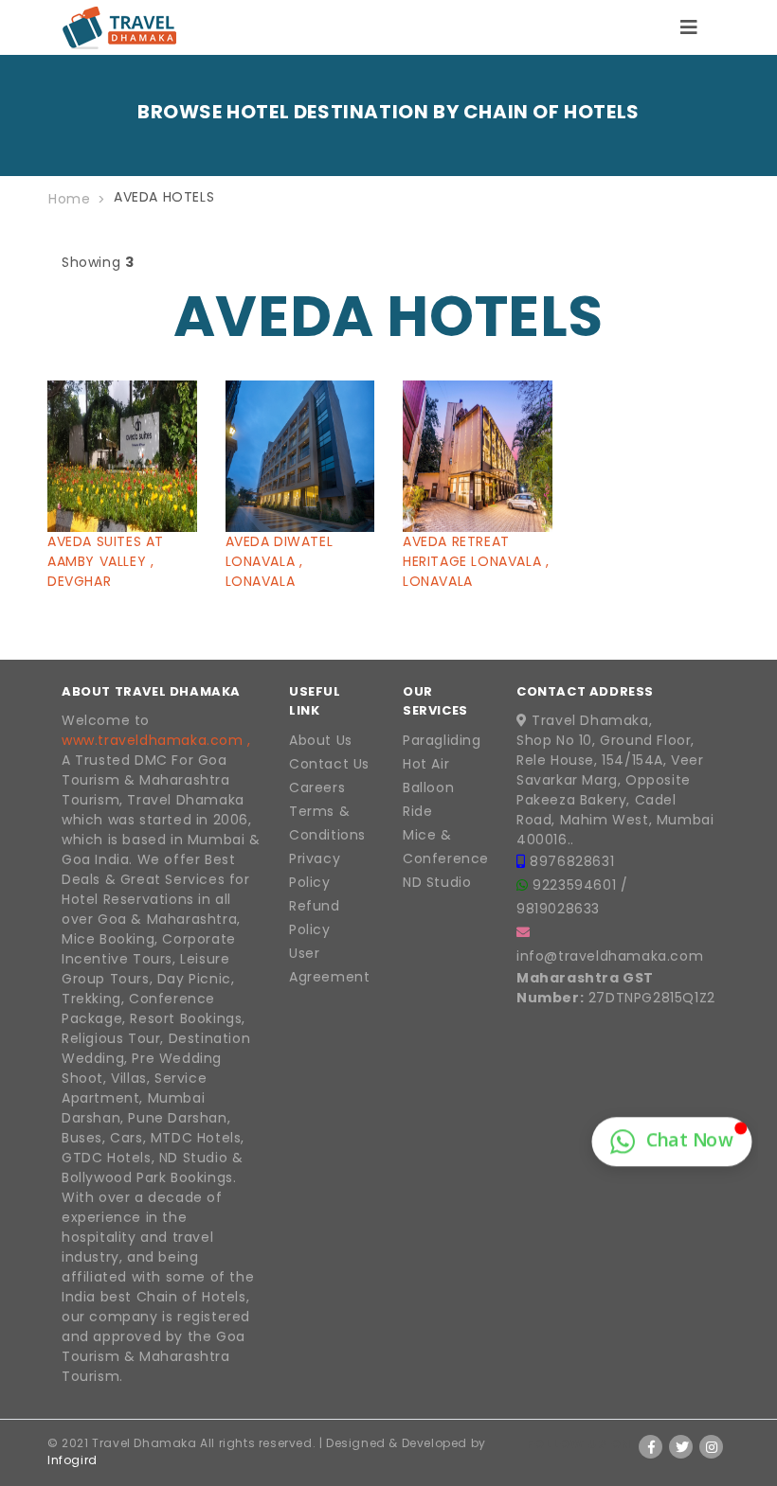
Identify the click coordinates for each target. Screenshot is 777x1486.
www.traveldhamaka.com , (156, 740)
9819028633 (558, 908)
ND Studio (437, 882)
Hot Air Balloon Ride (428, 787)
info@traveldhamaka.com (609, 955)
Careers (317, 787)
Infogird (72, 1460)
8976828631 (572, 861)
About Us (320, 740)
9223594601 (577, 885)
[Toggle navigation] (688, 27)
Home (69, 198)
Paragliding (442, 740)
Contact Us (329, 763)
